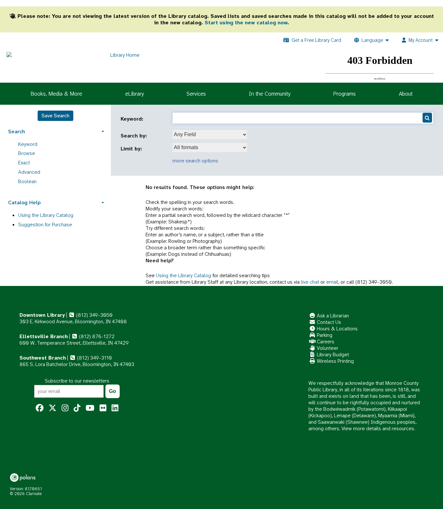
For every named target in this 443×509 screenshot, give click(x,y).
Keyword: (133, 119)
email (332, 281)
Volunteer (327, 348)
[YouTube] (90, 408)
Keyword (27, 144)
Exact (24, 162)
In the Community (269, 93)
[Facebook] (39, 408)
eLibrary (134, 93)
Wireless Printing (335, 361)
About (406, 93)
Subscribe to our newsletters (77, 380)
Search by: (135, 136)
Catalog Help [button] (24, 202)
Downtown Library (42, 315)
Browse (26, 153)
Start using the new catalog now (246, 22)
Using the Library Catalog (183, 275)
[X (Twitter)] (52, 408)
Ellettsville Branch (43, 336)
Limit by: (132, 149)
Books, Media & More (56, 93)
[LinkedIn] (115, 408)
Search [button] (16, 131)
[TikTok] (77, 408)
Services (196, 93)
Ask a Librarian (332, 315)
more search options (195, 160)
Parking (324, 335)
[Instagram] (65, 408)
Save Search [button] (55, 115)
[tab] (55, 131)
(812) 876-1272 (96, 336)
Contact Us (328, 322)
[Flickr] (103, 408)
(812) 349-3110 (94, 357)
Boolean (27, 181)
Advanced (29, 172)
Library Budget (332, 354)
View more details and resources (377, 428)
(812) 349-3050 (94, 315)
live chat (310, 281)
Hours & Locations (337, 328)
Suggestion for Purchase (45, 224)
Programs (344, 93)
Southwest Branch (42, 357)
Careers (325, 341)
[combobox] (210, 134)
